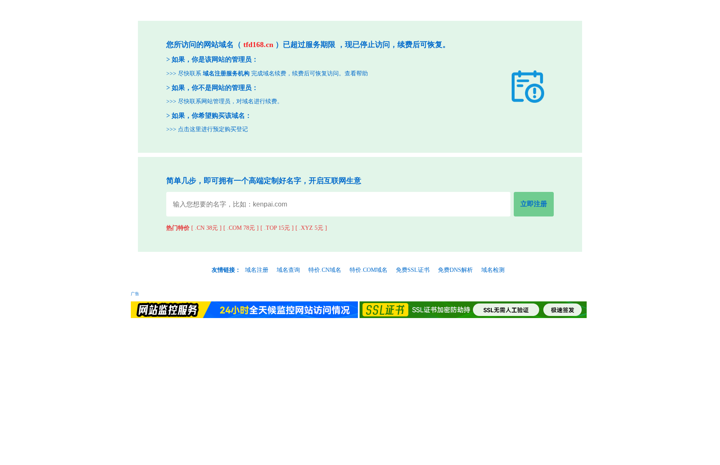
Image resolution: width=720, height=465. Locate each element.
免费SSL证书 (413, 270)
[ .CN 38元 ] (206, 228)
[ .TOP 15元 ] (277, 228)
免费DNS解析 (455, 270)
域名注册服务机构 (226, 73)
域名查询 (288, 270)
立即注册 (533, 203)
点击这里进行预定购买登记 (213, 129)
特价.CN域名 (324, 270)
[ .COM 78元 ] (241, 228)
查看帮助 (356, 73)
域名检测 (493, 270)
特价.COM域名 (369, 270)
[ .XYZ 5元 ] (311, 228)
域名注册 (256, 270)
